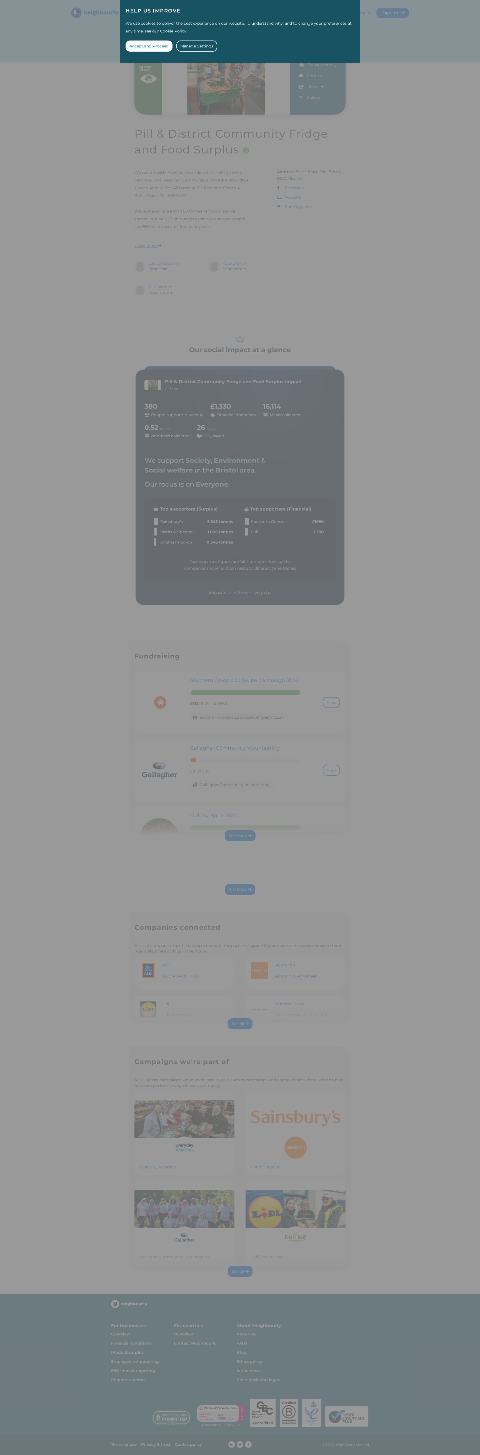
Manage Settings (196, 46)
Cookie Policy (173, 31)
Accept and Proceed (149, 46)
